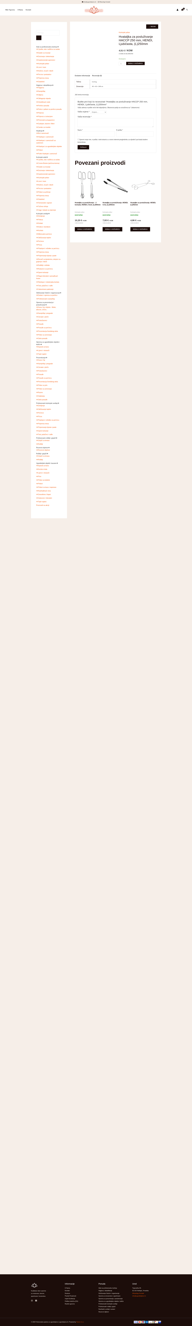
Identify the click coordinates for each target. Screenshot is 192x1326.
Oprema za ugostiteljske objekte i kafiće (111, 1301)
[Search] (38, 38)
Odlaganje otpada (44, 98)
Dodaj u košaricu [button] (84, 229)
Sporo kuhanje (43, 272)
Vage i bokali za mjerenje (47, 210)
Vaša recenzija (85, 117)
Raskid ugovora (70, 1304)
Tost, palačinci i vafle (45, 285)
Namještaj (41, 91)
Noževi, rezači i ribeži (45, 71)
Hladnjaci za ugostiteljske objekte (50, 146)
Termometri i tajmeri (45, 203)
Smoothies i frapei (44, 494)
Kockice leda (42, 469)
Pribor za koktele (44, 480)
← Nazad (152, 26)
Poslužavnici (42, 320)
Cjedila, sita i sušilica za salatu (49, 49)
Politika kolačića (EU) (71, 1301)
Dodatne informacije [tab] (82, 75)
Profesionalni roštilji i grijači (107, 1306)
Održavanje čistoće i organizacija (108, 1293)
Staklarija (41, 396)
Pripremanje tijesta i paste (47, 255)
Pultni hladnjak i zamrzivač (47, 153)
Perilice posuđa (43, 105)
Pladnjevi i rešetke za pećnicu (48, 248)
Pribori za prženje (44, 192)
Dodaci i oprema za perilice (47, 295)
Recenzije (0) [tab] (97, 75)
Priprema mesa (43, 78)
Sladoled (41, 81)
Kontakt (28, 10)
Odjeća (40, 95)
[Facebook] (36, 1301)
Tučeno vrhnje (43, 206)
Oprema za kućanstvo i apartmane (109, 1296)
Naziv (80, 130)
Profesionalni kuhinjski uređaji (107, 1304)
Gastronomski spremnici (46, 60)
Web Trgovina (10, 10)
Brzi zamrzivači (43, 133)
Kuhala (40, 230)
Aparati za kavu (43, 347)
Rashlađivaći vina (44, 491)
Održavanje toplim (44, 237)
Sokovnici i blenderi (45, 498)
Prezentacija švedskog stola (48, 331)
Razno (40, 392)
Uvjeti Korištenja (70, 1298)
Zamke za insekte (44, 127)
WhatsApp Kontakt (104, 2)
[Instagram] (32, 1301)
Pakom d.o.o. (80, 1322)
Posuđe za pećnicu (45, 327)
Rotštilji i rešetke (44, 265)
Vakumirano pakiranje (46, 289)
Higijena (41, 87)
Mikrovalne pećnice (45, 234)
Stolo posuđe (42, 338)
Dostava (67, 1293)
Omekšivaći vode (44, 102)
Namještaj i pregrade (45, 313)
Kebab (40, 223)
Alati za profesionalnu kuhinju (107, 1288)
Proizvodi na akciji (42, 505)
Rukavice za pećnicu (45, 269)
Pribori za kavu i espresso (47, 487)
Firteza (40, 219)
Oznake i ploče (43, 317)
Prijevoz (41, 113)
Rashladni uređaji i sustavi (106, 1309)
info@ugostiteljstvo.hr (90, 2)
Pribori (40, 150)
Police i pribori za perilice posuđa (50, 109)
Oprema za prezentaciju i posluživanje (110, 1298)
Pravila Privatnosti (70, 1296)
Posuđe (41, 324)
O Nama (20, 10)
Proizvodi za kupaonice (46, 120)
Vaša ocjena (84, 112)
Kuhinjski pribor (43, 63)
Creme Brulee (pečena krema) (48, 163)
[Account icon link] (177, 10)
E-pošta (119, 130)
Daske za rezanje (44, 53)
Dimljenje (41, 216)
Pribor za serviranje (45, 335)
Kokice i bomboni (44, 227)
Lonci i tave (42, 67)
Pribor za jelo (42, 385)
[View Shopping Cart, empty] (182, 10)
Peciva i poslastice (44, 74)
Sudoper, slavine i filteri (46, 123)
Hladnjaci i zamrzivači (46, 137)
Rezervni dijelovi (44, 450)
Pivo (39, 476)
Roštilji (40, 444)
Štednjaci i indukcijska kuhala (48, 282)
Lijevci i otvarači (43, 350)
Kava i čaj (41, 360)
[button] (187, 9)
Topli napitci (42, 354)
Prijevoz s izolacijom (45, 116)
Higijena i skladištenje (105, 1290)
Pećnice (41, 241)
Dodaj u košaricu (135, 63)
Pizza (40, 245)
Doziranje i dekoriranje (46, 56)
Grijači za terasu (44, 440)
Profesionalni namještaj (46, 299)
